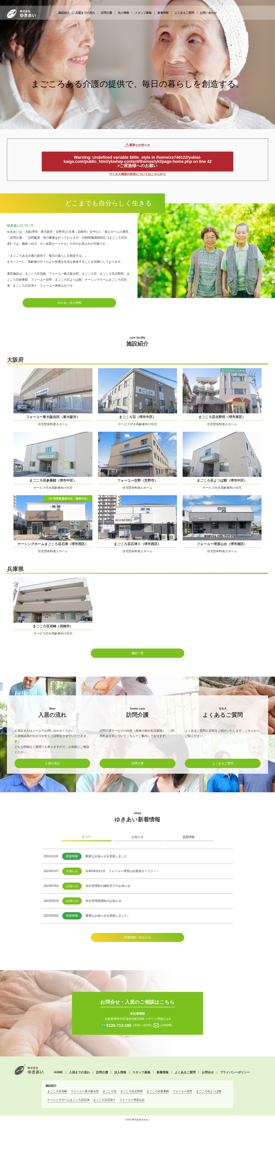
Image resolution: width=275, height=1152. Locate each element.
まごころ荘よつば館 (208, 1091)
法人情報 (123, 12)
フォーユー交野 (182, 1091)
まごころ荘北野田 (131, 1091)
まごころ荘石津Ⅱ (104, 1099)
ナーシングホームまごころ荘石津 (68, 1099)
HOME (58, 1072)
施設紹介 (64, 12)
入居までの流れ (85, 12)
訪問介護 (106, 12)
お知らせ (137, 837)
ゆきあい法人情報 (69, 302)
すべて (86, 837)
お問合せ (208, 1072)
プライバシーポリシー (235, 1072)
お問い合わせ (208, 12)
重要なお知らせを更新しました (106, 856)
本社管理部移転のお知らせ (103, 900)
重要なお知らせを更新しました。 (107, 915)
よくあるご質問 (184, 12)
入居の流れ (52, 763)
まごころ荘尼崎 (57, 1091)
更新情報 (189, 837)
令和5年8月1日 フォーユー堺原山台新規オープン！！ (122, 871)
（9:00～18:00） (130, 1025)
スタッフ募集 (143, 12)
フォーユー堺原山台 (132, 1099)
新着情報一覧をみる (137, 937)
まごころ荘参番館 (157, 1091)
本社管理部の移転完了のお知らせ (107, 885)
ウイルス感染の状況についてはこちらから (137, 174)
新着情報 (163, 12)
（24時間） (166, 1025)
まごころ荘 (110, 1091)
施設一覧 (137, 653)
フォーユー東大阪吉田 (85, 1091)
